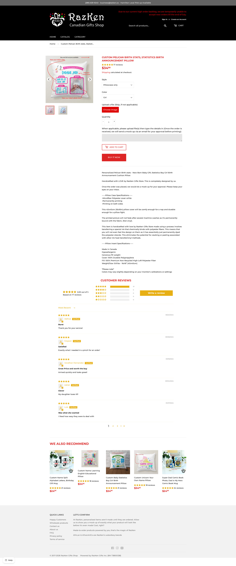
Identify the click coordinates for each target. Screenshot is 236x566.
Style (104, 79)
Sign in (164, 19)
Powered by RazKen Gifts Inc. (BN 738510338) (100, 555)
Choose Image (110, 109)
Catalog (65, 37)
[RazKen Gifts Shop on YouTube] (122, 548)
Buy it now (114, 157)
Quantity (106, 117)
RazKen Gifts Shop (69, 555)
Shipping (106, 72)
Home (53, 37)
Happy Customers (58, 520)
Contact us (54, 526)
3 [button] (117, 426)
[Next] (90, 79)
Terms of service (57, 539)
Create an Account (178, 19)
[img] (63, 315)
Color (104, 92)
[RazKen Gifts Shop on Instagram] (117, 548)
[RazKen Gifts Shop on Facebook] (112, 548)
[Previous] (49, 79)
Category (80, 37)
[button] (107, 65)
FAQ (52, 533)
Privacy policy (56, 536)
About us (54, 529)
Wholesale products (59, 523)
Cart (181, 25)
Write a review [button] (156, 293)
